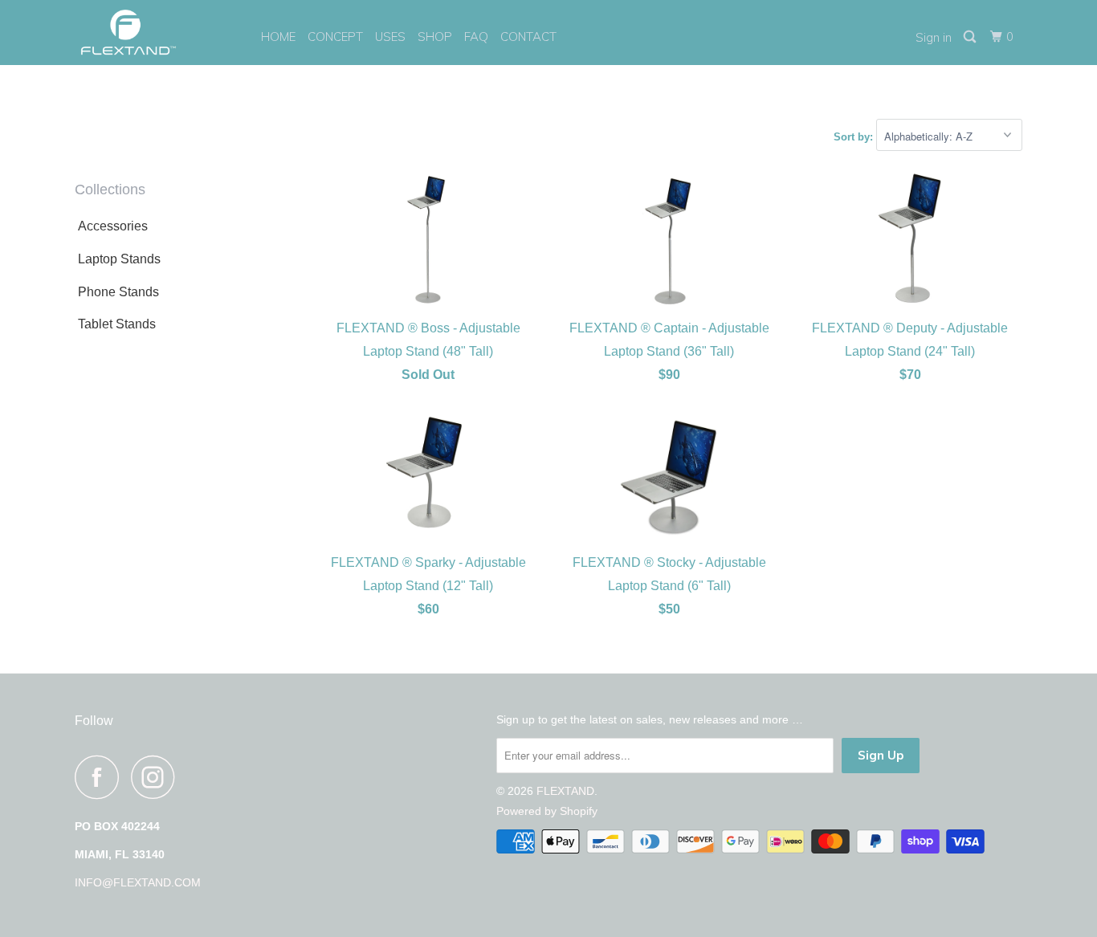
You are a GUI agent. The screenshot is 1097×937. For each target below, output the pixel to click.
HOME (278, 36)
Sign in (934, 37)
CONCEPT (335, 36)
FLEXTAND (565, 790)
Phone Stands (118, 292)
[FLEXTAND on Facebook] (101, 777)
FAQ (476, 36)
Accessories (113, 226)
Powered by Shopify (546, 811)
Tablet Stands (117, 324)
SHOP (435, 36)
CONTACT (528, 36)
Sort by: (855, 137)
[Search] (970, 36)
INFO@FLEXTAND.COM (138, 882)
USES (390, 36)
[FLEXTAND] (157, 32)
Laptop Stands (119, 259)
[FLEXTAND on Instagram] (157, 777)
